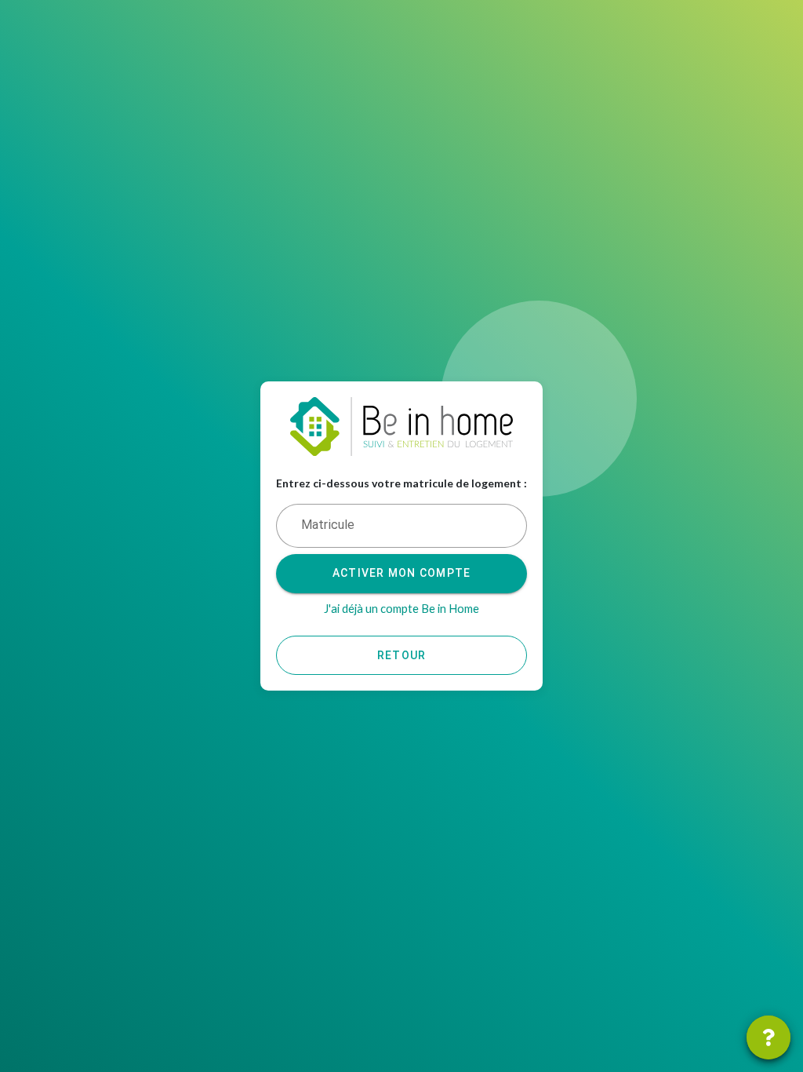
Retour (402, 655)
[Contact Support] (768, 1037)
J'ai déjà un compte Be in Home (401, 608)
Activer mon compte (401, 573)
